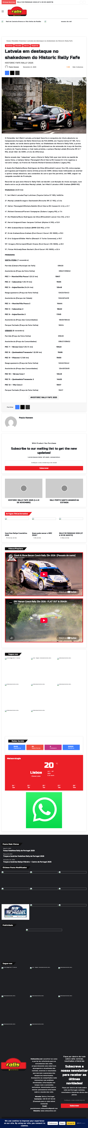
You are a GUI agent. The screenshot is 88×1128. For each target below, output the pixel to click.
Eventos (22, 41)
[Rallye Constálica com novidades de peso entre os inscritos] (44, 912)
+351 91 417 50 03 (48, 1099)
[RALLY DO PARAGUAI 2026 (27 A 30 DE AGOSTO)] (71, 524)
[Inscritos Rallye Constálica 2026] (17, 524)
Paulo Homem (14, 67)
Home (8, 41)
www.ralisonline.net (48, 1111)
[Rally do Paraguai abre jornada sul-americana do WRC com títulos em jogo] (72, 912)
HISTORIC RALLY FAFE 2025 (44, 397)
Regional (35, 46)
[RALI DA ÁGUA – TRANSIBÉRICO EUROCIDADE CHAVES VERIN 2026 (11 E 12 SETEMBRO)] (72, 879)
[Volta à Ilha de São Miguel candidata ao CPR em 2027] (15, 912)
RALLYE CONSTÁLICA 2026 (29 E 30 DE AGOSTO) (35, 2)
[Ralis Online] (17, 11)
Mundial (15, 41)
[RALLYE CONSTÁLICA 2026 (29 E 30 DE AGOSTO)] (15, 879)
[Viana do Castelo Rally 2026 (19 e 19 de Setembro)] (72, 895)
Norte (26, 46)
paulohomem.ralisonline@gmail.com (44, 1108)
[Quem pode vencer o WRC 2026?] (44, 524)
